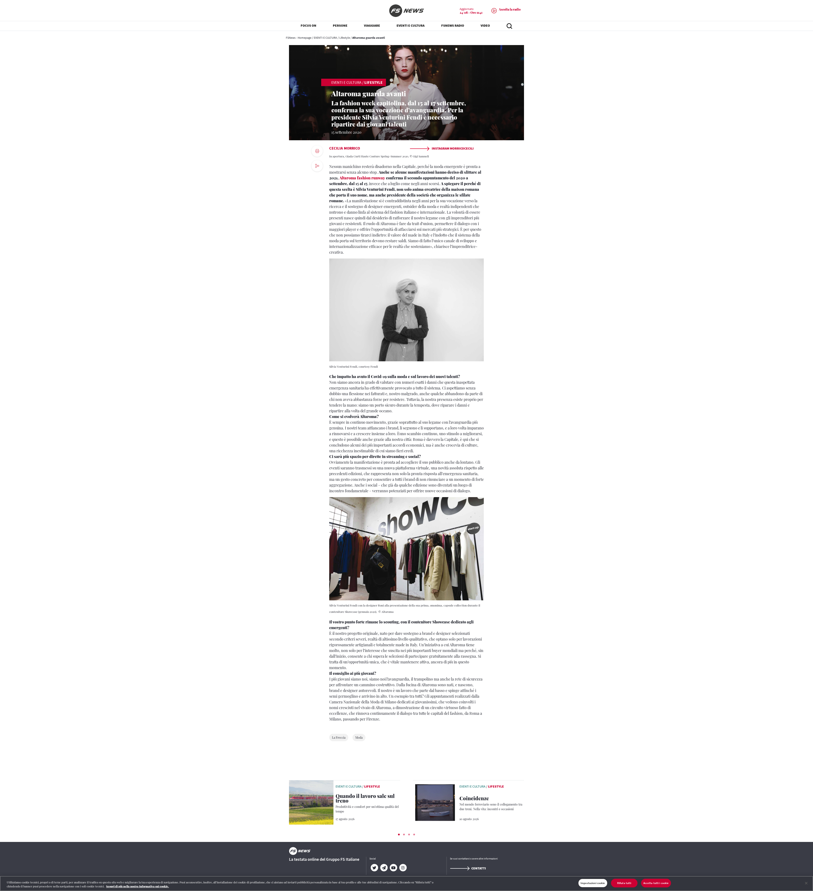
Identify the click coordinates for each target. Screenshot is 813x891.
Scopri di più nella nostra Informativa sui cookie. (137, 886)
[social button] (317, 166)
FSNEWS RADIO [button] (452, 25)
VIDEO (485, 25)
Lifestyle (344, 38)
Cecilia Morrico (344, 148)
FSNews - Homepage (298, 38)
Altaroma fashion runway (362, 177)
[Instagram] (403, 868)
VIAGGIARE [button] (372, 25)
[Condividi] (317, 177)
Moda (359, 738)
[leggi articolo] (311, 801)
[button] (399, 834)
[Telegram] (384, 868)
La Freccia (339, 738)
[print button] (317, 151)
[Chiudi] (806, 883)
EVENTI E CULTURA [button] (410, 25)
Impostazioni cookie (593, 883)
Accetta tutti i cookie (656, 883)
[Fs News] (406, 10)
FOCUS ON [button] (308, 25)
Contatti (478, 868)
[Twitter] (374, 868)
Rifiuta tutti (624, 883)
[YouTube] (393, 868)
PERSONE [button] (340, 25)
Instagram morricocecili (452, 148)
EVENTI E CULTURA (325, 38)
